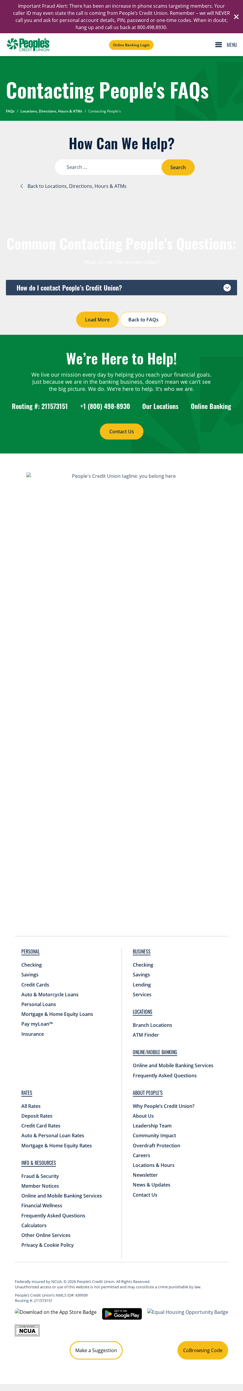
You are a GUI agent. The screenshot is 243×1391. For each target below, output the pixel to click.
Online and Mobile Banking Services (173, 1065)
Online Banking (211, 406)
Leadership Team (152, 1125)
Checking (31, 965)
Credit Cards (35, 984)
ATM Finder (146, 1035)
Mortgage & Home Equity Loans (57, 1014)
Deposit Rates (36, 1116)
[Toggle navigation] (227, 45)
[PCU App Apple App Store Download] (56, 1311)
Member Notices (40, 1186)
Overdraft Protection (156, 1145)
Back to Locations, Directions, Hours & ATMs (77, 186)
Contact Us (121, 431)
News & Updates (151, 1184)
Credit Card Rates (40, 1125)
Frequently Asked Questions (165, 1075)
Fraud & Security (40, 1176)
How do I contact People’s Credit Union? (69, 287)
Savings (30, 974)
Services (142, 994)
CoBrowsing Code (203, 1350)
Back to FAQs (143, 319)
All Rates (31, 1106)
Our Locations (160, 406)
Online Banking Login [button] (131, 44)
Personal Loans (38, 1004)
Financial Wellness (41, 1205)
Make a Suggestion (96, 1350)
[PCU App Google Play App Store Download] (122, 1313)
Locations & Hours (154, 1165)
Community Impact (154, 1135)
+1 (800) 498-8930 (105, 406)
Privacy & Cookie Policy (47, 1245)
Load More (97, 319)
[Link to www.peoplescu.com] (28, 44)
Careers (141, 1155)
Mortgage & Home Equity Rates (56, 1145)
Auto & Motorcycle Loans (50, 994)
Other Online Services (46, 1235)
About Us (143, 1116)
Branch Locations (152, 1025)
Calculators (34, 1225)
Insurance (32, 1034)
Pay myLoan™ (37, 1024)
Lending (142, 984)
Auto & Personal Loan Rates (52, 1135)
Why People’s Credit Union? (163, 1106)
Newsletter (145, 1175)
